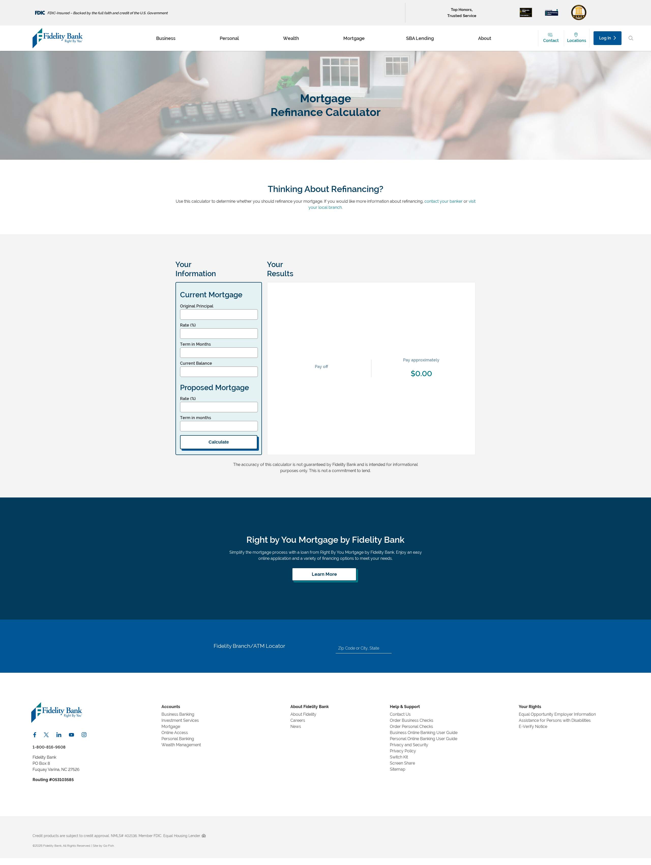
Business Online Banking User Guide (423, 732)
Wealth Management (181, 744)
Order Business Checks (411, 720)
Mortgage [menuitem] (354, 38)
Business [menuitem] (165, 38)
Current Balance (196, 363)
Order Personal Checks (411, 726)
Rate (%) (188, 325)
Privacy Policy (403, 751)
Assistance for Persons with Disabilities (555, 720)
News (295, 726)
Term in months (195, 417)
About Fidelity (303, 714)
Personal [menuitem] (229, 38)
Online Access (174, 732)
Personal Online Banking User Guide (423, 738)
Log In (605, 38)
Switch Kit (399, 757)
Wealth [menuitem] (291, 38)
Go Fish (108, 845)
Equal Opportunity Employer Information (557, 714)
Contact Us (400, 714)
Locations (576, 40)
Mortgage (170, 726)
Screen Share (402, 763)
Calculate (219, 442)
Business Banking (177, 714)
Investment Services (180, 720)
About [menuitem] (484, 38)
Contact (551, 40)
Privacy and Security (409, 744)
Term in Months (195, 344)
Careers (297, 720)
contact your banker (443, 201)
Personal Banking (177, 738)
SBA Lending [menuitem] (420, 38)
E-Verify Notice (533, 726)
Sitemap (397, 769)
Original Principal (196, 306)
